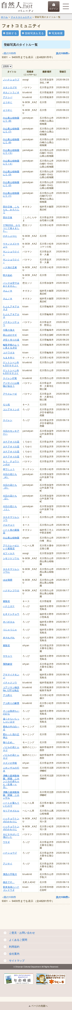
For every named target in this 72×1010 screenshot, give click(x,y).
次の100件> (63, 53)
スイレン (7, 420)
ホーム (4, 16)
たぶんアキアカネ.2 (11, 308)
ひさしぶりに (10, 235)
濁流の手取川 (10, 874)
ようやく (7, 102)
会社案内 (14, 953)
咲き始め (7, 275)
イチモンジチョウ (11, 323)
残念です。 (9, 882)
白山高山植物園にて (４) (11, 162)
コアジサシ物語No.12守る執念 (11, 689)
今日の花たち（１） (10, 508)
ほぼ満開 (7, 579)
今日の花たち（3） (10, 486)
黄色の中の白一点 (11, 728)
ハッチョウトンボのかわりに (11, 820)
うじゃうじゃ (10, 629)
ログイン (53, 8)
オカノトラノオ (11, 92)
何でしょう (9, 469)
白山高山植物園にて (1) (11, 194)
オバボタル (9, 621)
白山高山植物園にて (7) (11, 130)
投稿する (11, 33)
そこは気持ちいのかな (11, 712)
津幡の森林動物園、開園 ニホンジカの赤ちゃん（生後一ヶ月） (11, 781)
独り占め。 (9, 742)
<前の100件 (9, 53)
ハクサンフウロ (11, 590)
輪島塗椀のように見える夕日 (11, 346)
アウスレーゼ (10, 393)
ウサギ (6, 841)
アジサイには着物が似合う (11, 384)
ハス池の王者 (10, 267)
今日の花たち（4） (10, 475)
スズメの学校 (10, 762)
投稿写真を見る (34, 33)
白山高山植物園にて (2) (11, 183)
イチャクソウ (10, 682)
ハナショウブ (10, 852)
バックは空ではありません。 (11, 284)
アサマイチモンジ (11, 676)
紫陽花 (6, 601)
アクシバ (7, 97)
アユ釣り (7, 695)
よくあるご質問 (18, 939)
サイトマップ (17, 960)
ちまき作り (9, 357)
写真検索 (57, 33)
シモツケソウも (11, 558)
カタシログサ (10, 87)
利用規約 (14, 946)
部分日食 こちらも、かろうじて (11, 209)
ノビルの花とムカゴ (11, 748)
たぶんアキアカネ (11, 316)
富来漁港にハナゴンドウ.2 (11, 888)
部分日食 (7, 217)
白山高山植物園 (11, 537)
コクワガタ (9, 352)
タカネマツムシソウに (11, 570)
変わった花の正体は (11, 736)
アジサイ (7, 863)
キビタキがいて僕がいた (11, 835)
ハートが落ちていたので (11, 804)
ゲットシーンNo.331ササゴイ (11, 364)
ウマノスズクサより (11, 245)
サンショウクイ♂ (11, 261)
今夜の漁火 (9, 329)
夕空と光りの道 (11, 339)
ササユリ (7, 655)
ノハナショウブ (11, 79)
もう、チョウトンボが (11, 463)
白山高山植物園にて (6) (11, 141)
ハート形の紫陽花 (11, 531)
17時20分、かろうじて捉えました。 (11, 227)
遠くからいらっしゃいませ (11, 720)
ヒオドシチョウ (11, 613)
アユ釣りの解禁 (11, 703)
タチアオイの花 (11, 441)
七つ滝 (6, 404)
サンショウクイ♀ (11, 253)
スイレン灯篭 (10, 378)
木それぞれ (9, 637)
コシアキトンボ (11, 409)
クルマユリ (9, 524)
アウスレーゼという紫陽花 (11, 547)
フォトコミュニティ (21, 16)
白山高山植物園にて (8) (11, 119)
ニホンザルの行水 (11, 769)
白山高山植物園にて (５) (11, 151)
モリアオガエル (11, 810)
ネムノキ (7, 290)
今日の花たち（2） (10, 497)
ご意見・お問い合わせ (22, 932)
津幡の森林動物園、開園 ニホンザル (11, 794)
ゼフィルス (9, 553)
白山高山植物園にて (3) (11, 173)
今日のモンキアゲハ (11, 432)
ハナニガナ (9, 606)
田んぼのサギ (10, 334)
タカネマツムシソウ (11, 518)
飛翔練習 (7, 663)
